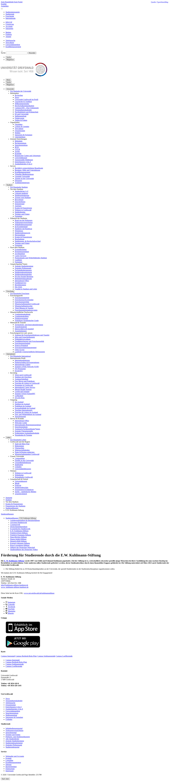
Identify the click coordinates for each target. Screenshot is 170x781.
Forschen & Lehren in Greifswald (27, 383)
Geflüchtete (19, 396)
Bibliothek (18, 141)
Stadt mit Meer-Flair (22, 444)
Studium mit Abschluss (23, 377)
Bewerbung (19, 200)
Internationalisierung (22, 360)
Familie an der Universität (24, 460)
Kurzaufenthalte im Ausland (25, 408)
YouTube (11, 609)
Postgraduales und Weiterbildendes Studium (31, 258)
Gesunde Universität (22, 176)
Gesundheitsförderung (23, 463)
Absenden (32, 53)
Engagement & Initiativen (24, 490)
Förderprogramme (21, 318)
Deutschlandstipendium (18, 527)
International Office (22, 281)
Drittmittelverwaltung (22, 339)
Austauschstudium (21, 379)
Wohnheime (19, 475)
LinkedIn (11, 604)
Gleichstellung (20, 137)
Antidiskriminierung (22, 183)
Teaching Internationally (23, 410)
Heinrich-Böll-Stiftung (18, 541)
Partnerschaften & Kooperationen (27, 362)
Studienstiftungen (7, 514)
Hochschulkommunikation (24, 106)
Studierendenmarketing (23, 274)
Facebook (11, 607)
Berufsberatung (20, 285)
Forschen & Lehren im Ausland (26, 412)
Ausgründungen (21, 331)
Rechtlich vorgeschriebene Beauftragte (29, 168)
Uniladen (18, 467)
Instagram (11, 602)
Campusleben (20, 458)
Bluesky (11, 613)
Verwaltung (19, 129)
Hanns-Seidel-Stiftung (18, 539)
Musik (17, 483)
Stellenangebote (20, 116)
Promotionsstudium (22, 252)
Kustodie (18, 154)
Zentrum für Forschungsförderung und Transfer (32, 335)
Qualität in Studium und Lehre (26, 289)
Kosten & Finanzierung (23, 208)
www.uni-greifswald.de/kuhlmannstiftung (39, 593)
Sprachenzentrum (21, 145)
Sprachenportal (20, 416)
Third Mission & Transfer (24, 308)
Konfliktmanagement (22, 172)
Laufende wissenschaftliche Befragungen (30, 352)
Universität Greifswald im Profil (26, 99)
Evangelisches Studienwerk (20, 529)
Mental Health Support (23, 389)
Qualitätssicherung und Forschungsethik (29, 341)
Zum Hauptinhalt (7, 2)
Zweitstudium (20, 254)
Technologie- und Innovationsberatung (29, 325)
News (17, 97)
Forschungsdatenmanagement (25, 348)
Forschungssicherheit (22, 343)
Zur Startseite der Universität (20, 91)
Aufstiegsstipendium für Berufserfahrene (25, 520)
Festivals (18, 485)
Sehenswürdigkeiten (22, 450)
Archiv (17, 151)
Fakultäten (18, 124)
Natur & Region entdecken (24, 452)
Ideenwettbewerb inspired (24, 329)
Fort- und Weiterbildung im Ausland (28, 414)
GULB (17, 149)
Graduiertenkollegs (22, 316)
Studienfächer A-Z (21, 191)
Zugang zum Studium (23, 198)
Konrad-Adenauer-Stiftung (20, 543)
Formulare (18, 216)
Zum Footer (18, 2)
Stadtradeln (19, 465)
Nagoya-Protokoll (21, 345)
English (3, 4)
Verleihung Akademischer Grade (27, 320)
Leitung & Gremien (22, 126)
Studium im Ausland (22, 404)
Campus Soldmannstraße (15, 664)
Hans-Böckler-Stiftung (18, 537)
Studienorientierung (22, 195)
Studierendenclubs (21, 487)
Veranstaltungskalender (23, 110)
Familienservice (20, 283)
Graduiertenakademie (22, 314)
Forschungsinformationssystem (26, 310)
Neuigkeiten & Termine (23, 435)
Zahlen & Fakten (21, 120)
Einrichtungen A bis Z (23, 162)
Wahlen (17, 133)
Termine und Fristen (22, 214)
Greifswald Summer (22, 392)
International (10, 354)
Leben (8, 437)
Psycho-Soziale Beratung (24, 277)
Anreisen (18, 206)
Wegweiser (10, 85)
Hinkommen (19, 446)
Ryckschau (19, 95)
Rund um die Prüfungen (23, 220)
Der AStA (18, 287)
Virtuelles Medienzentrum (24, 174)
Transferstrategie (21, 327)
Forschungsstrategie (22, 298)
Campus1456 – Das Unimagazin (27, 108)
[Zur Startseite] (24, 76)
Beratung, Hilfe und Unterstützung (27, 170)
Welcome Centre (21, 423)
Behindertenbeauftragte (23, 279)
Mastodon (11, 611)
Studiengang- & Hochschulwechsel (28, 241)
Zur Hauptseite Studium (19, 187)
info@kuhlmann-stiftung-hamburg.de (14, 585)
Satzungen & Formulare (23, 135)
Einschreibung (20, 202)
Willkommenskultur (22, 104)
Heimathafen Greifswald (24, 477)
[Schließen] (2, 8)
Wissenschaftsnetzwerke (23, 306)
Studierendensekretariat (23, 272)
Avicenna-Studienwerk (18, 522)
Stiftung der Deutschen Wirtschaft (22, 547)
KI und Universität (21, 114)
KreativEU (19, 371)
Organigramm (20, 131)
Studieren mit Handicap (23, 229)
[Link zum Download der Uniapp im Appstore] (23, 633)
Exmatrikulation (20, 249)
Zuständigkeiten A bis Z (23, 164)
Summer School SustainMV (25, 394)
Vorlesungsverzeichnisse (24, 222)
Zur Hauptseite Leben (18, 440)
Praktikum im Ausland (23, 406)
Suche (3, 53)
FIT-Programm (20, 369)
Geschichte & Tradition (23, 102)
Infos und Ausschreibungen (25, 337)
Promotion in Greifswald (24, 385)
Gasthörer (18, 260)
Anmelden (5, 6)
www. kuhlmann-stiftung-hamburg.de (14, 587)
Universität (10, 89)
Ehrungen (18, 181)
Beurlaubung (19, 239)
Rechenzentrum (20, 143)
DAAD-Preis (20, 398)
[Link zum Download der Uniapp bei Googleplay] (23, 647)
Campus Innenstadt (13, 660)
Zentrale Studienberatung (24, 266)
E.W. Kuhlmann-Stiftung (28, 518)
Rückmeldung (20, 235)
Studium (9, 185)
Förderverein (19, 118)
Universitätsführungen (23, 469)
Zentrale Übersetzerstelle (24, 431)
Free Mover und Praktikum (25, 381)
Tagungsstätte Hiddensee (24, 160)
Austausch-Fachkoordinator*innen (27, 429)
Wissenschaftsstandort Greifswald (27, 304)
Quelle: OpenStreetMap (159, 2)
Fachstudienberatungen (23, 270)
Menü (8, 80)
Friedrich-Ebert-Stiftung (19, 533)
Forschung (10, 291)
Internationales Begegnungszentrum (28, 425)
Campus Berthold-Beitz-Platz (16, 662)
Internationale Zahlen (22, 364)
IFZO (17, 147)
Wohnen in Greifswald (23, 210)
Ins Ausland (19, 402)
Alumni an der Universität (24, 178)
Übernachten (19, 448)
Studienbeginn (20, 212)
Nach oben (5, 779)
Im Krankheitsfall (21, 227)
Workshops (19, 231)
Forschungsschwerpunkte (24, 300)
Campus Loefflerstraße (14, 666)
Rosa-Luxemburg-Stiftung (19, 545)
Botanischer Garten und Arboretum (27, 156)
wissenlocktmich (21, 494)
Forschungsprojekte (22, 302)
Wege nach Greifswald (23, 375)
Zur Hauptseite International (20, 356)
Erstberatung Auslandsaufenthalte (27, 433)
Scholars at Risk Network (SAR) (27, 367)
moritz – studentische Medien (25, 492)
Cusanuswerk (15, 525)
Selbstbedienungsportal (23, 225)
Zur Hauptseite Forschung (19, 293)
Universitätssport (21, 158)
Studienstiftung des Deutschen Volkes (24, 549)
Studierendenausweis (22, 233)
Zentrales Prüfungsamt (23, 268)
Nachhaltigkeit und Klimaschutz (26, 112)
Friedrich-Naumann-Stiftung (20, 535)
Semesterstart (19, 204)
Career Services (20, 256)
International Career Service (25, 387)
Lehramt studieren (21, 193)
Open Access (19, 350)
